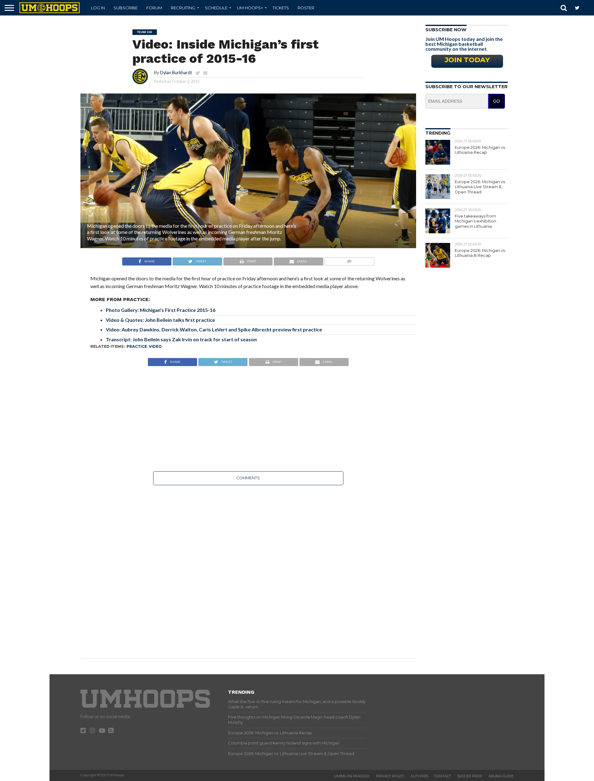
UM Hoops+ (250, 7)
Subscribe (126, 7)
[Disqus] (248, 567)
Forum (154, 7)
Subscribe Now (446, 29)
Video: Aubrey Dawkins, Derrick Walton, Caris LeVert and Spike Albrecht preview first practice (214, 329)
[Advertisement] (248, 418)
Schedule (216, 7)
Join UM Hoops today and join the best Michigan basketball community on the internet (464, 44)
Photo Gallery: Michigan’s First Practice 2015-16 (160, 310)
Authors (419, 776)
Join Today (467, 59)
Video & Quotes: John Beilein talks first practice (160, 320)
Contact (442, 776)
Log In (98, 7)
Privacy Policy (390, 776)
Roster (306, 7)
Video (155, 346)
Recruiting (183, 7)
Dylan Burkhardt (176, 72)
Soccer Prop (469, 776)
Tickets (281, 7)
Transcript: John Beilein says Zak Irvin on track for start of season (181, 339)
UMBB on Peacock (352, 776)
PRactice (137, 346)
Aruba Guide (501, 776)
